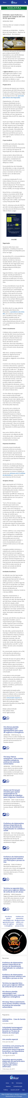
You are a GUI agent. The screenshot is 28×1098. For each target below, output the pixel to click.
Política (6, 1090)
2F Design (19, 1096)
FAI (12, 1083)
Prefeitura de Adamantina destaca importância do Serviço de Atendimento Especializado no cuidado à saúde (14, 827)
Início (7, 1083)
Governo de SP (15, 1090)
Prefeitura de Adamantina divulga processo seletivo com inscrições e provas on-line (14, 859)
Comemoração (17, 1086)
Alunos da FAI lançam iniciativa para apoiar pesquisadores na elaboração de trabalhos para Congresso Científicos (14, 793)
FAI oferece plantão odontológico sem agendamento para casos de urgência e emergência (13, 729)
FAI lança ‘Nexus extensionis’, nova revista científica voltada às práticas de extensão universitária (13, 760)
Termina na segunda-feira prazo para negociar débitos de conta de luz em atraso (14, 890)
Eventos (8, 1086)
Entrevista (19, 1083)
